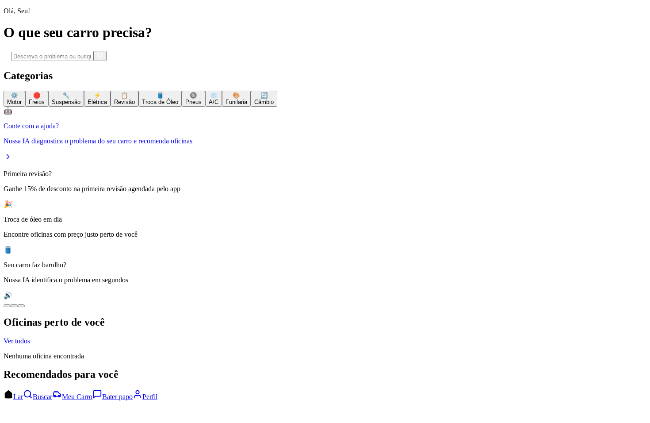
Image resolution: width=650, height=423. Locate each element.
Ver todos (17, 341)
